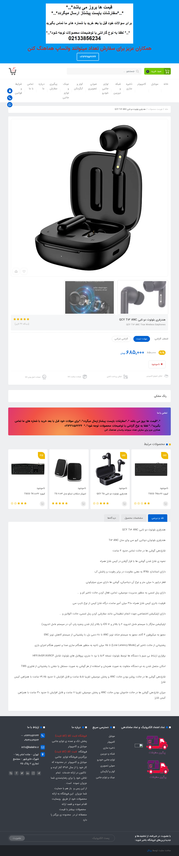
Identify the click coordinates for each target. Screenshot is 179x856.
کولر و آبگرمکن (78, 86)
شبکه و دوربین (117, 88)
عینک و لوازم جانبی (66, 91)
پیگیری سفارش (53, 86)
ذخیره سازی (129, 86)
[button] (157, 71)
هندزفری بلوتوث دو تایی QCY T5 (151, 493)
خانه (166, 84)
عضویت (17, 838)
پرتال (149, 850)
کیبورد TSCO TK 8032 (73, 493)
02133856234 (88, 57)
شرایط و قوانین (18, 88)
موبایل (154, 84)
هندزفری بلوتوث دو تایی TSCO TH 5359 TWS (27, 496)
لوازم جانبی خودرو (105, 88)
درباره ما (41, 86)
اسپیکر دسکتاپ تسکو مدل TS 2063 (109, 493)
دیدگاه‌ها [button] (112, 518)
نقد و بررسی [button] (158, 518)
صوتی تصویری (92, 86)
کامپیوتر (141, 84)
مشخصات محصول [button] (134, 518)
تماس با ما (30, 86)
